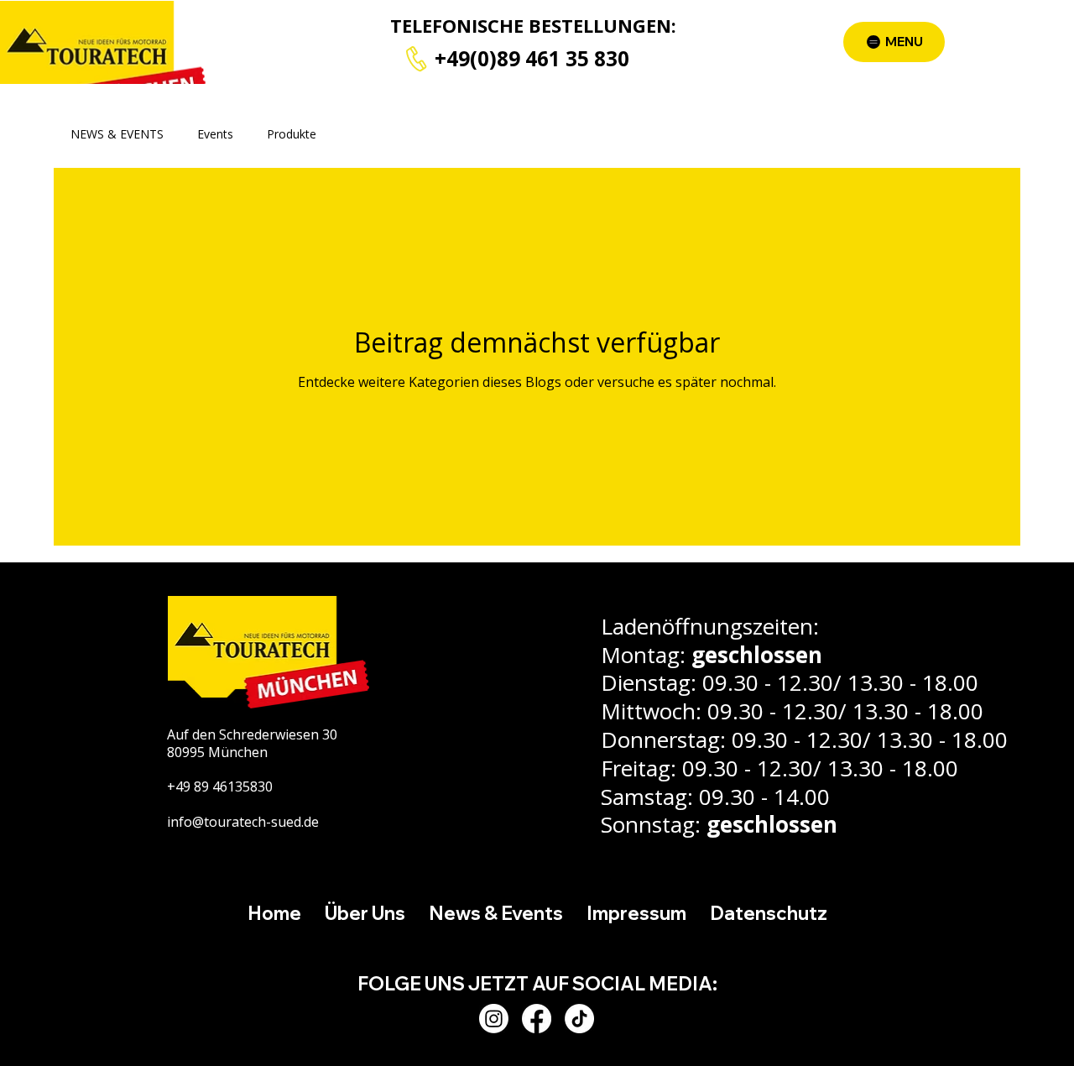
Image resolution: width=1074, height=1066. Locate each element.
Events (215, 134)
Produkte (291, 134)
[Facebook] (536, 1018)
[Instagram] (493, 1018)
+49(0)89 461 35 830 (532, 58)
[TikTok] (579, 1018)
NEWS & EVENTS (117, 134)
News (365, 134)
